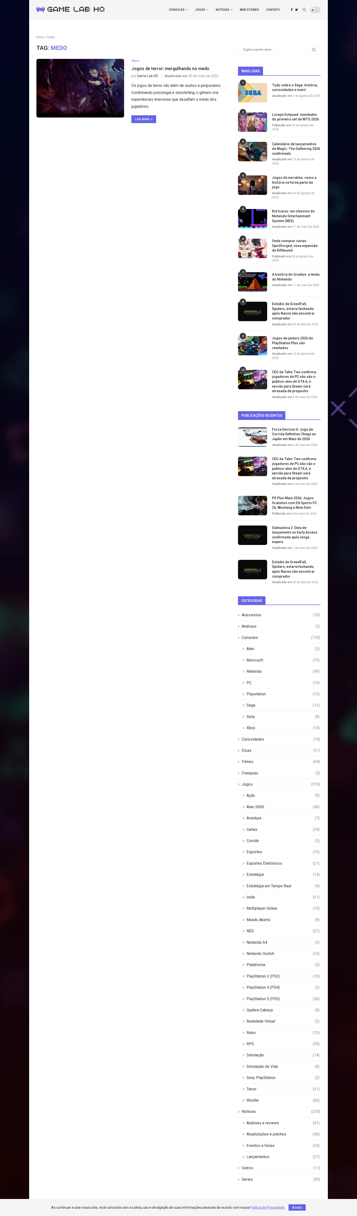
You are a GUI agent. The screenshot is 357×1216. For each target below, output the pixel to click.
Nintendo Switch (283, 953)
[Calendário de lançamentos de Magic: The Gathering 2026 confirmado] (252, 151)
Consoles (177, 9)
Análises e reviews (283, 1123)
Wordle (283, 1100)
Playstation (283, 694)
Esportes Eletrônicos (283, 863)
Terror (283, 1089)
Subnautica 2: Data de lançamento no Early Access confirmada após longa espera (294, 535)
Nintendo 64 (283, 942)
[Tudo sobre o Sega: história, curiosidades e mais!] (252, 92)
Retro (283, 1032)
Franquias (281, 773)
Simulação (283, 1055)
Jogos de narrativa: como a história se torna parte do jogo (294, 182)
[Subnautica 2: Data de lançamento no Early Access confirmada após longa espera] (252, 535)
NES (283, 931)
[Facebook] (292, 9)
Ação (283, 795)
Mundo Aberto (283, 919)
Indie (283, 897)
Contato (273, 9)
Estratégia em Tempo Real (283, 886)
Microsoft (283, 660)
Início (40, 37)
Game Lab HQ (147, 76)
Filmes (281, 761)
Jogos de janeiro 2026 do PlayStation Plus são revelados (292, 343)
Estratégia (283, 874)
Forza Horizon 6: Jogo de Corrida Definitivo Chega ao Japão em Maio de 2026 (294, 434)
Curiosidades (281, 739)
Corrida (283, 840)
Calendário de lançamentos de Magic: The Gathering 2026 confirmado (296, 148)
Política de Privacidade (267, 1207)
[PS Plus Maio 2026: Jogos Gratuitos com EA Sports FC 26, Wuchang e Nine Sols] (252, 505)
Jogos (200, 9)
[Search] (304, 9)
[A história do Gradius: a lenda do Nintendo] (252, 282)
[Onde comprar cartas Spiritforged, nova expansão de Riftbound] (252, 248)
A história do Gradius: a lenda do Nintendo (296, 276)
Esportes (283, 852)
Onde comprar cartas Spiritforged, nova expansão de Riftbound (295, 245)
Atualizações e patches (283, 1134)
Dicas (281, 750)
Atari (283, 648)
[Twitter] (296, 9)
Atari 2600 (283, 807)
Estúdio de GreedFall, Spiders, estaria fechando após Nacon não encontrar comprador (293, 311)
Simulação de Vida (283, 1066)
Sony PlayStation (283, 1077)
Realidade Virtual (283, 1021)
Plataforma (283, 964)
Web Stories (249, 9)
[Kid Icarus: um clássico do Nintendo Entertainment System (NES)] (252, 218)
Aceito (297, 1207)
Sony (283, 716)
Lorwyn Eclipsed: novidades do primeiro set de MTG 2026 (295, 117)
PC (283, 683)
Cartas (283, 829)
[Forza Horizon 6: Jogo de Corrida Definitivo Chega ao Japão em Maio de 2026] (252, 437)
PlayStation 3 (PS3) (283, 976)
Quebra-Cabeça (283, 1010)
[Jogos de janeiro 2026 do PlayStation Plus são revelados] (252, 345)
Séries (281, 1179)
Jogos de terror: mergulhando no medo (170, 68)
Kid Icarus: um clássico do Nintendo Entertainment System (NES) (293, 216)
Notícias (222, 9)
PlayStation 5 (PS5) (283, 999)
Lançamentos (283, 1156)
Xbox (283, 728)
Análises (281, 626)
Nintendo (283, 671)
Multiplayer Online (283, 908)
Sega (283, 705)
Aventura (283, 818)
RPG (283, 1044)
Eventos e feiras (283, 1145)
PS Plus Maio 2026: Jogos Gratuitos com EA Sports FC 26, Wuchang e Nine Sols (294, 502)
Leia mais (142, 119)
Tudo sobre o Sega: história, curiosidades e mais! (295, 87)
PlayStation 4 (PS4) (283, 987)
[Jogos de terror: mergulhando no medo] (80, 88)
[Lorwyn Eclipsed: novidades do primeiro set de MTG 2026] (252, 122)
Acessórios (281, 615)
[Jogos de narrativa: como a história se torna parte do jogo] (252, 185)
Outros (281, 1168)
